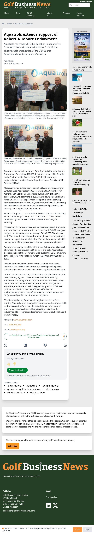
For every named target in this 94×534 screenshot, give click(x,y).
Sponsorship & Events (24, 23)
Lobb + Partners (79, 248)
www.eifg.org (15, 324)
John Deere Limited (80, 227)
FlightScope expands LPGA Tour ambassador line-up (81, 182)
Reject (87, 529)
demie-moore (50, 385)
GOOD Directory (30, 14)
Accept (77, 529)
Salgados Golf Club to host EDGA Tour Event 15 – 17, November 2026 (81, 112)
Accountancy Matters (81, 220)
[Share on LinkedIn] (25, 345)
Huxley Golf (77, 241)
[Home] (3, 23)
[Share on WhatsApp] (65, 345)
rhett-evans (52, 389)
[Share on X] (5, 345)
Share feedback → (17, 370)
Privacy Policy (45, 375)
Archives (66, 13)
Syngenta (76, 255)
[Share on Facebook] (45, 345)
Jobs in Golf (49, 14)
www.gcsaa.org (18, 329)
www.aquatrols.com (22, 319)
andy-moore (14, 385)
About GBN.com (80, 14)
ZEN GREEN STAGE (80, 258)
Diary (18, 13)
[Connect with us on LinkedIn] (49, 505)
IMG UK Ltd (77, 245)
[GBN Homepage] (34, 5)
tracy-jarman (37, 392)
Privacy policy (51, 497)
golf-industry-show (30, 389)
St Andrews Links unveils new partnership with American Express (80, 160)
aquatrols (32, 385)
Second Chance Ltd (80, 251)
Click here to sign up (15, 440)
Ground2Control (79, 238)
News (6, 13)
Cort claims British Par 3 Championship (81, 201)
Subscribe (12, 446)
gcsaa (10, 389)
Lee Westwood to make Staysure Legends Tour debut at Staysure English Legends (82, 136)
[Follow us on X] (55, 505)
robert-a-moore (16, 392)
